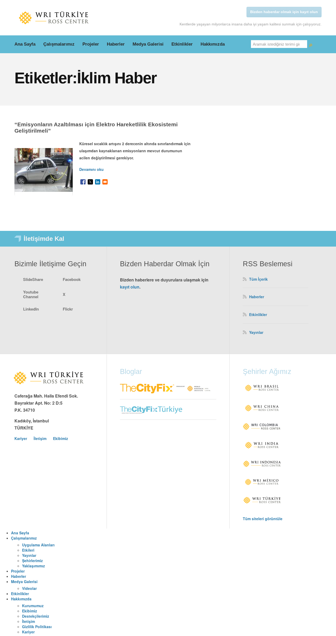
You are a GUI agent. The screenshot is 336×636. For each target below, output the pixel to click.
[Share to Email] (105, 181)
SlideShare (33, 279)
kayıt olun (129, 287)
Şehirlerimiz (32, 560)
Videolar (29, 588)
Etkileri (28, 550)
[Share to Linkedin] (97, 181)
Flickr (68, 309)
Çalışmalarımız (59, 44)
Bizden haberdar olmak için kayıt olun (284, 12)
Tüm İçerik (258, 279)
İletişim (40, 438)
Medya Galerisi (148, 44)
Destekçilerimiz (35, 616)
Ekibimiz (60, 438)
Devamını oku (91, 169)
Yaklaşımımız (33, 565)
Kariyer (20, 438)
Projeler (90, 44)
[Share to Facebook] (83, 181)
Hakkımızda (213, 44)
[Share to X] (90, 181)
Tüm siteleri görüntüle (262, 519)
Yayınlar (256, 332)
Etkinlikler (182, 44)
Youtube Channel (30, 294)
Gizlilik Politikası (37, 626)
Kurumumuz (33, 605)
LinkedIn (31, 309)
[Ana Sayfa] (53, 18)
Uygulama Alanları (38, 544)
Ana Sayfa (24, 44)
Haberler (116, 44)
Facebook (72, 279)
